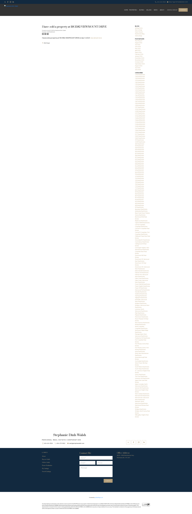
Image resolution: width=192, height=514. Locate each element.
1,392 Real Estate (140, 96)
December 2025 (139, 58)
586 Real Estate (139, 155)
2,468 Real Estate (140, 124)
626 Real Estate (139, 161)
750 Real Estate (139, 184)
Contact (183, 10)
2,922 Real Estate (140, 132)
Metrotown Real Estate (141, 317)
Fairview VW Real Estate (141, 272)
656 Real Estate (139, 169)
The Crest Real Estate (141, 376)
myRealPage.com (99, 497)
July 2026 (137, 44)
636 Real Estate (139, 163)
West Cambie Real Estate (142, 394)
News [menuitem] (155, 10)
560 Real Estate (139, 151)
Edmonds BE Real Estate (142, 270)
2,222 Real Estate (140, 115)
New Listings (138, 30)
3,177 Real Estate (140, 134)
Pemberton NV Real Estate (142, 338)
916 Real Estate (139, 199)
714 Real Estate (139, 174)
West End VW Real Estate (142, 395)
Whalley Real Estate (140, 409)
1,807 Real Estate (140, 101)
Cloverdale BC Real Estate (142, 240)
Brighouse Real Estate (141, 220)
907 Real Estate (139, 197)
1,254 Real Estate (140, 90)
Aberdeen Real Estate (141, 209)
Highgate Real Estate (141, 297)
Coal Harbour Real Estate (142, 242)
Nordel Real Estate (140, 324)
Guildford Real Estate (141, 294)
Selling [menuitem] (148, 10)
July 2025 (137, 67)
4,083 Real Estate (140, 142)
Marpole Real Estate (140, 315)
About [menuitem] (162, 10)
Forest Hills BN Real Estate (142, 284)
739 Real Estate (139, 182)
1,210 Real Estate (140, 88)
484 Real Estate (139, 144)
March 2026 (138, 52)
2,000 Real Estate (140, 109)
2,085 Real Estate (140, 111)
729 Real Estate (139, 180)
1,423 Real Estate (140, 97)
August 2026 (138, 42)
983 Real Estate (139, 205)
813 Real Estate (139, 192)
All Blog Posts (139, 28)
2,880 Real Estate (140, 130)
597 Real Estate (139, 157)
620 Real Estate (139, 159)
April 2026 (138, 50)
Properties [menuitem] (133, 10)
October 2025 (139, 62)
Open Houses (139, 32)
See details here (96, 38)
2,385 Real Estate (140, 121)
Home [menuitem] (126, 10)
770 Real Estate (139, 186)
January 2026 (138, 56)
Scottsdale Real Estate (141, 361)
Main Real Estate (139, 313)
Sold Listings (138, 35)
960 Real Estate (139, 203)
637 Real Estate (139, 165)
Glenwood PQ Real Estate (142, 290)
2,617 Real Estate (140, 128)
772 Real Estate (139, 188)
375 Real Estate (139, 140)
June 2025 (138, 69)
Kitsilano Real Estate (140, 303)
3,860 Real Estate (140, 138)
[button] (160, 2)
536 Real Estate (139, 147)
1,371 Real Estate (139, 94)
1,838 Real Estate (140, 105)
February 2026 (139, 54)
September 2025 (140, 64)
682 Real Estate (139, 172)
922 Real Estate (139, 201)
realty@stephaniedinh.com (178, 2)
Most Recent (138, 41)
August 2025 (138, 66)
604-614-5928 (161, 2)
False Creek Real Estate (141, 278)
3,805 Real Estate (140, 136)
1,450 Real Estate (140, 99)
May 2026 (138, 48)
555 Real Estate (139, 149)
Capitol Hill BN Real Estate (142, 222)
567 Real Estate (139, 153)
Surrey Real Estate (140, 374)
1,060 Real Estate (51, 32)
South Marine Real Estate (142, 367)
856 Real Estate (139, 194)
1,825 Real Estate (140, 103)
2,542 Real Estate (140, 126)
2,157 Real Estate (140, 113)
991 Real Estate (139, 207)
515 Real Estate (139, 146)
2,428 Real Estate (140, 122)
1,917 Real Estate (139, 107)
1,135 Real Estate (139, 84)
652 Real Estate (139, 167)
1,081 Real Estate (140, 82)
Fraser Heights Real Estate (142, 286)
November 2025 (139, 60)
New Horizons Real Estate (142, 322)
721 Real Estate (139, 176)
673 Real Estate (139, 171)
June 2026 (138, 46)
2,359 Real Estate (140, 119)
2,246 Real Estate (140, 117)
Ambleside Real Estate (141, 211)
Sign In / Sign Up (172, 10)
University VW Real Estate (142, 378)
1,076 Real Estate (140, 80)
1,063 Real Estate (140, 78)
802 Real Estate (139, 190)
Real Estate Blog (139, 34)
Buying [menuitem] (141, 10)
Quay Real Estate (140, 351)
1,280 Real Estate (140, 92)
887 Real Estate (139, 196)
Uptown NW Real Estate (142, 388)
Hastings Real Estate (141, 296)
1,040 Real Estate (140, 74)
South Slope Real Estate (142, 369)
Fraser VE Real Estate (141, 288)
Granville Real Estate (140, 292)
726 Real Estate (139, 178)
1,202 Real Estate (140, 86)
